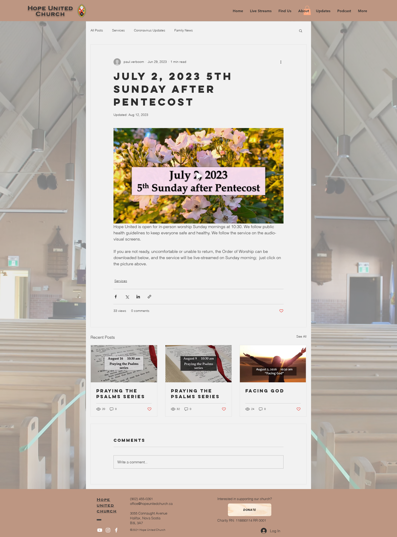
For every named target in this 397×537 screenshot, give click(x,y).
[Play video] (198, 176)
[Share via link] (149, 296)
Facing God (264, 391)
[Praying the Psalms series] (124, 363)
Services (118, 30)
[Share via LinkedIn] (138, 296)
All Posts (97, 30)
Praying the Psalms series (120, 393)
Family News (183, 30)
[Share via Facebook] (115, 296)
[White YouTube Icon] (100, 530)
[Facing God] (273, 363)
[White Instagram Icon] (108, 530)
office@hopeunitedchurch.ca (151, 503)
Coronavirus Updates (149, 30)
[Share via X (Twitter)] (127, 296)
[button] (303, 11)
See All (301, 336)
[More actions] (281, 62)
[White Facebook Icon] (116, 530)
